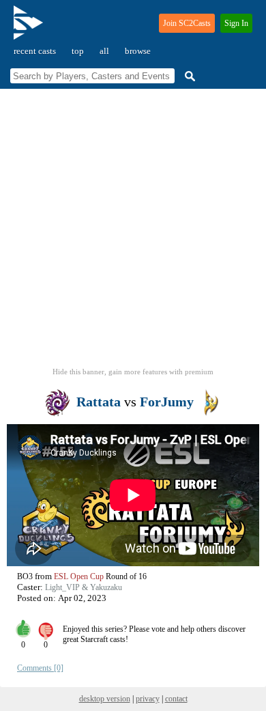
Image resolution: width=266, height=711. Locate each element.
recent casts (35, 51)
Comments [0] (40, 668)
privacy (148, 698)
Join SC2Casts (187, 23)
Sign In (236, 23)
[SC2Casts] (30, 28)
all (104, 51)
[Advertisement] (133, 232)
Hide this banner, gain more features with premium (133, 371)
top (78, 51)
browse (138, 51)
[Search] (188, 76)
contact (176, 698)
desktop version (104, 698)
